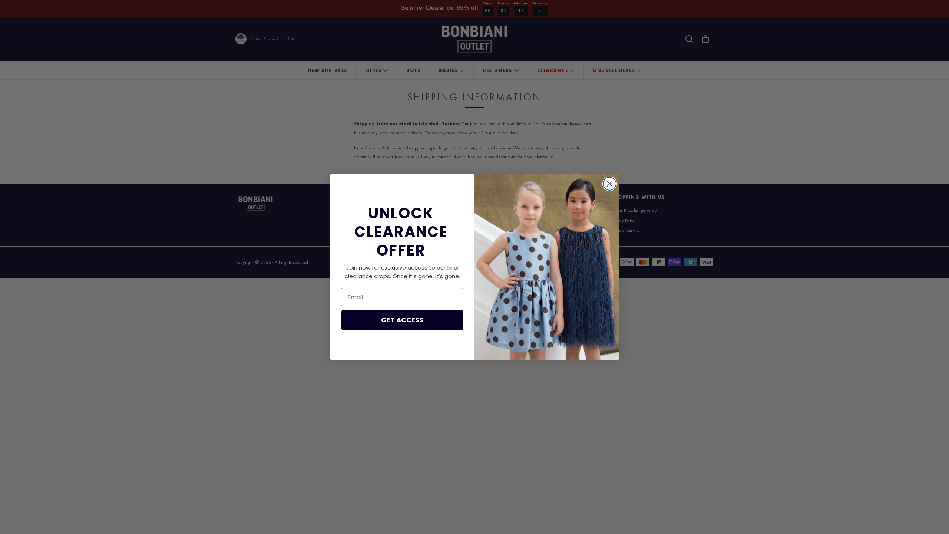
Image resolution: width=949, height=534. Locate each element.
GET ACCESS (402, 319)
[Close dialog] (609, 183)
